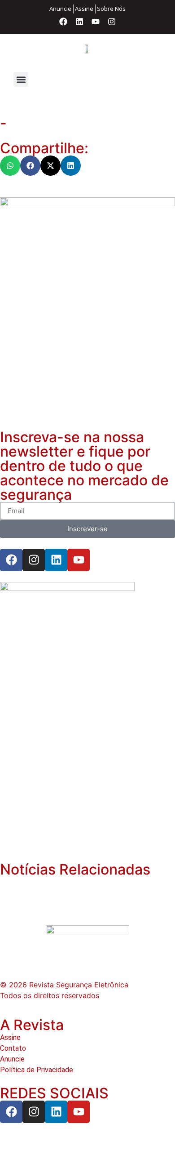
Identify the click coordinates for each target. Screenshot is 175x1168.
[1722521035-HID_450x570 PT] (87, 203)
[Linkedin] (79, 21)
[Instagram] (112, 21)
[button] (20, 79)
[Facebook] (63, 21)
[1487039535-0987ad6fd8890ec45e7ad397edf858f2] (67, 588)
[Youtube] (96, 21)
